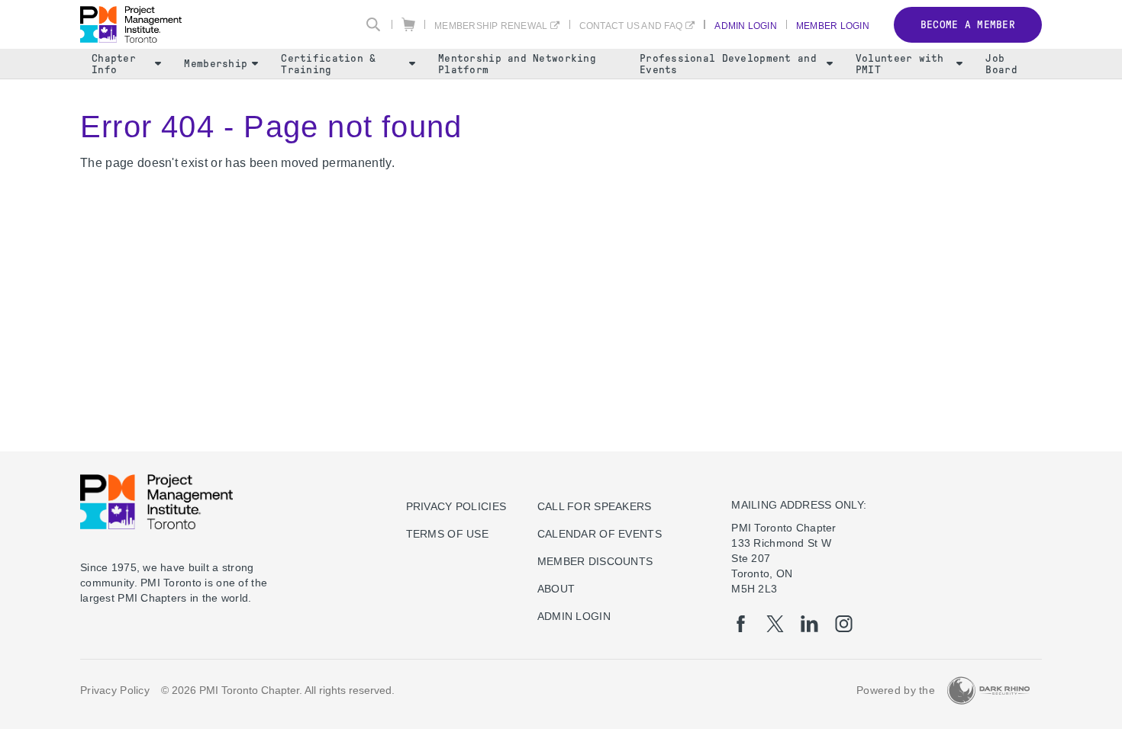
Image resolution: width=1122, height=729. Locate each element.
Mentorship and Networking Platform (517, 64)
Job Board (1001, 64)
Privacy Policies (456, 506)
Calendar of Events (599, 534)
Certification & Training (328, 64)
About (556, 589)
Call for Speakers (594, 506)
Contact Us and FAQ (630, 26)
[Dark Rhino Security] (988, 690)
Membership (215, 63)
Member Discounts (595, 561)
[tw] (775, 623)
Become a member (967, 25)
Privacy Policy (115, 690)
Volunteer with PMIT (900, 64)
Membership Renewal (490, 26)
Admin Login (745, 26)
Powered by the (895, 690)
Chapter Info (114, 64)
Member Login (832, 26)
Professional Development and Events (728, 64)
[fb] (740, 623)
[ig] (843, 623)
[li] (809, 623)
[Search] (373, 24)
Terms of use (447, 534)
